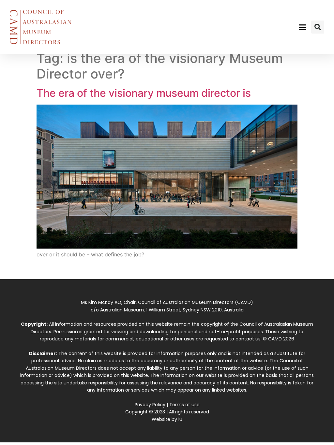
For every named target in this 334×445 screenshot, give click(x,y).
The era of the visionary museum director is (144, 93)
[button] (302, 27)
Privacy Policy (150, 404)
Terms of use (184, 404)
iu (180, 419)
